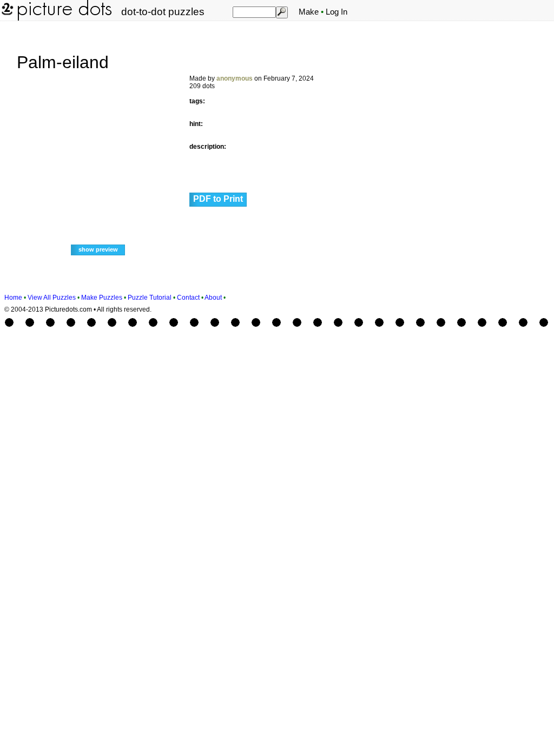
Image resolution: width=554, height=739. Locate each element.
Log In (336, 12)
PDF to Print (218, 198)
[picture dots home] (6, 18)
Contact (188, 297)
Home (13, 297)
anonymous (234, 78)
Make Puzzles (101, 297)
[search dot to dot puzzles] (281, 12)
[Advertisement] (489, 190)
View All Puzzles (52, 297)
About (213, 297)
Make (309, 12)
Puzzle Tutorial (150, 297)
